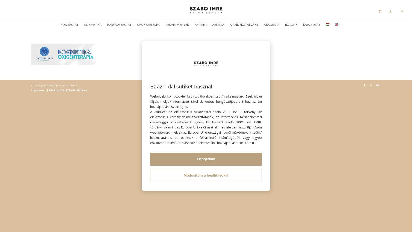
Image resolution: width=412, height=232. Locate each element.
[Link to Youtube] (377, 85)
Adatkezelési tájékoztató (63, 90)
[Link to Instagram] (371, 85)
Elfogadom (206, 159)
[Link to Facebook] (364, 85)
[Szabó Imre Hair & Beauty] (206, 9)
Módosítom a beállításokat (206, 175)
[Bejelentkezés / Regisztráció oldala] (390, 12)
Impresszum (39, 90)
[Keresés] (402, 11)
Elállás (83, 90)
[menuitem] (390, 12)
